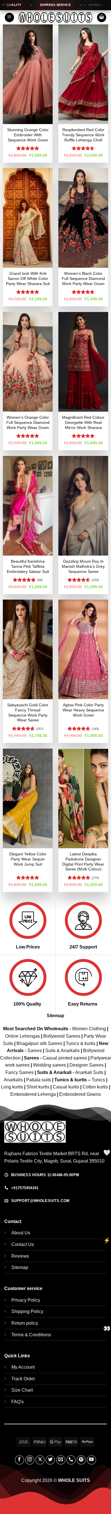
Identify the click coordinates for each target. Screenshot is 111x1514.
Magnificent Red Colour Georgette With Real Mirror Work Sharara (83, 422)
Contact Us (22, 1244)
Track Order (23, 1378)
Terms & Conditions (31, 1334)
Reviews (20, 1256)
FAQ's (17, 1401)
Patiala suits (39, 1079)
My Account (23, 1367)
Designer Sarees (86, 1065)
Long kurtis (12, 1086)
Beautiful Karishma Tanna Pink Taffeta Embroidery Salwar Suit (28, 566)
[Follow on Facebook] (19, 1460)
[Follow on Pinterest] (81, 1460)
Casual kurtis (66, 1086)
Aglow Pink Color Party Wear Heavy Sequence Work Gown (83, 710)
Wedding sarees (49, 1065)
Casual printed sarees (65, 1058)
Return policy (24, 1323)
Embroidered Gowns (80, 1094)
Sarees (34, 1050)
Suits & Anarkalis (62, 1050)
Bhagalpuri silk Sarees (39, 1043)
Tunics (99, 1079)
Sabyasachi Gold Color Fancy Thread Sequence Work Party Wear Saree (27, 712)
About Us (20, 1232)
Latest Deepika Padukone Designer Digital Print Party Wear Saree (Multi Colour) (83, 861)
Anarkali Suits (89, 1072)
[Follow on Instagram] (29, 1460)
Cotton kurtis (96, 1086)
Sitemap (55, 1015)
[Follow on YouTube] (91, 1460)
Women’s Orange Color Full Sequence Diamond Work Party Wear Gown (28, 422)
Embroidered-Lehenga (33, 1094)
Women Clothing (89, 1028)
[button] (9, 17)
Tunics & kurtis (80, 1043)
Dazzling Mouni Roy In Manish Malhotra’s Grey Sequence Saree (83, 566)
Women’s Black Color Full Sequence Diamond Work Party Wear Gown (83, 278)
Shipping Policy (27, 1311)
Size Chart (22, 1390)
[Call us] (71, 1460)
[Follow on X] (40, 1460)
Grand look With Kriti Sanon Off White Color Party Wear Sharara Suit (28, 278)
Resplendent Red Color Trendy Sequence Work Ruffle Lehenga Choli (83, 135)
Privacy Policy (25, 1300)
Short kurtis (38, 1086)
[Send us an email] (60, 1460)
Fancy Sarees (19, 1072)
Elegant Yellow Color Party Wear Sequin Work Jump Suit (27, 859)
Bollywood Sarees (61, 1036)
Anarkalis (14, 1079)
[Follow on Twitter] (50, 1460)
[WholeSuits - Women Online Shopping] (55, 17)
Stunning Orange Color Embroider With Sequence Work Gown (28, 135)
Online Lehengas (22, 1036)
